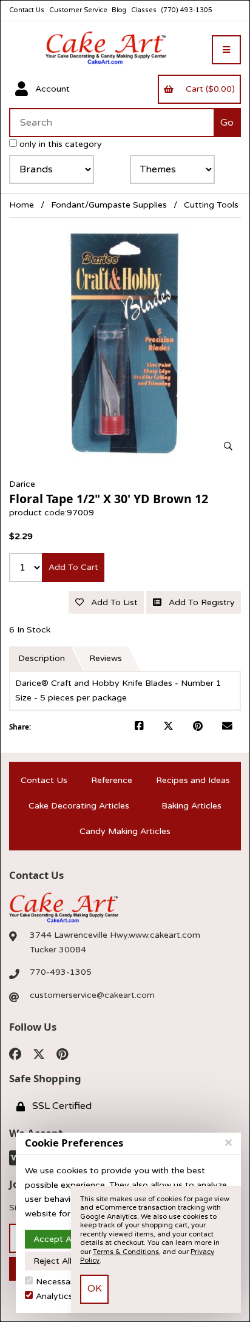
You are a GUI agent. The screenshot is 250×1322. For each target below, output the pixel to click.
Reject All (52, 1261)
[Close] (228, 1143)
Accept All (54, 1239)
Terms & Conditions (126, 1252)
